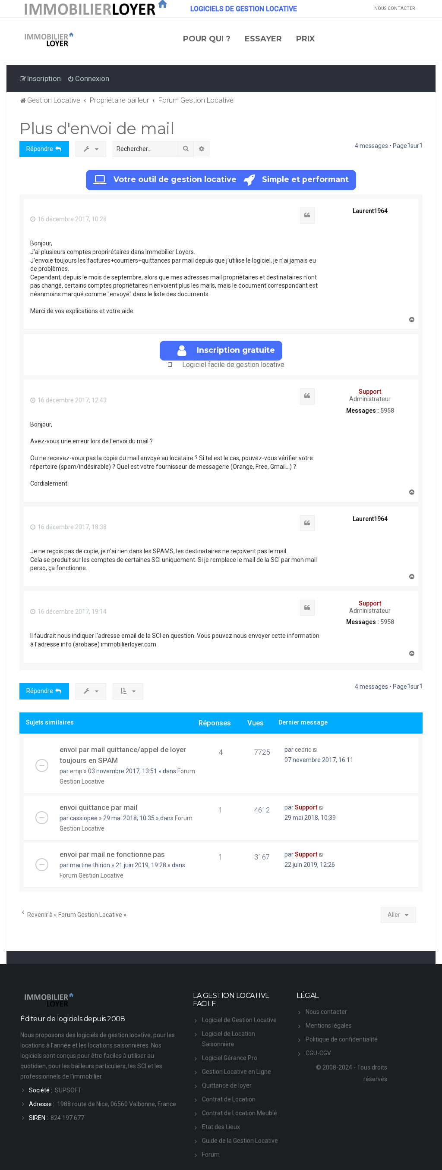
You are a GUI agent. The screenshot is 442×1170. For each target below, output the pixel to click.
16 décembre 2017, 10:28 (71, 219)
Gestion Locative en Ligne (236, 1071)
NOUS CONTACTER (394, 8)
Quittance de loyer (227, 1085)
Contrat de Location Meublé (239, 1113)
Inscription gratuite (236, 349)
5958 (387, 410)
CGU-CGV (318, 1053)
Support (370, 391)
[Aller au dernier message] (315, 749)
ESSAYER (263, 39)
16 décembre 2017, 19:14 (71, 611)
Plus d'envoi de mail (96, 128)
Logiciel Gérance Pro (229, 1057)
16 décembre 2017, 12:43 (71, 400)
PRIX (305, 39)
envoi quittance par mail (98, 807)
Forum (211, 1154)
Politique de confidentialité (342, 1039)
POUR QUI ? (206, 39)
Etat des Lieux (221, 1126)
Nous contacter (326, 1011)
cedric (303, 749)
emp (76, 771)
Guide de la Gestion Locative (240, 1140)
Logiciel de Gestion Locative (239, 1019)
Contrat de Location (229, 1099)
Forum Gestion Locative (91, 875)
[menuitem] (88, 78)
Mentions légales (329, 1025)
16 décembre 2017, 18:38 (71, 527)
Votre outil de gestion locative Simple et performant (231, 179)
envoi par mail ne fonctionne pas (112, 854)
